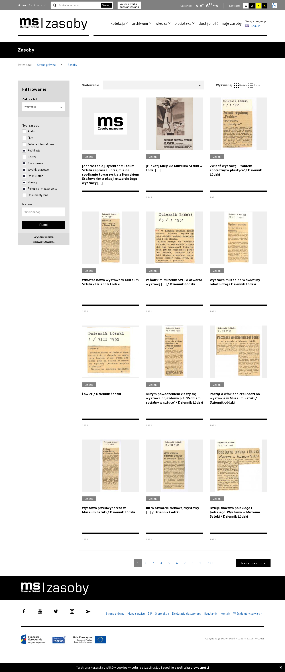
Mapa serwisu (136, 614)
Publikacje (34, 150)
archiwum (140, 23)
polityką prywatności (193, 667)
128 (211, 563)
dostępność (208, 23)
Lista (256, 85)
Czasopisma (35, 163)
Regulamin (211, 614)
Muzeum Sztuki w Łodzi (32, 5)
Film (30, 138)
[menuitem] (120, 23)
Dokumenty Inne (38, 195)
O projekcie (162, 614)
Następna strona (253, 563)
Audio (31, 131)
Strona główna (46, 65)
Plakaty (32, 182)
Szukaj (106, 5)
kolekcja (118, 23)
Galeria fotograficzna (41, 144)
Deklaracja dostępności (186, 614)
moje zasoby (231, 23)
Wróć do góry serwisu (247, 614)
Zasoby (72, 65)
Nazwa (27, 204)
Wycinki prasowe (38, 170)
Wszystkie (30, 106)
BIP (150, 614)
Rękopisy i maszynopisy (42, 189)
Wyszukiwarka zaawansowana (129, 5)
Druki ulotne (35, 176)
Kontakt (225, 614)
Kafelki (243, 85)
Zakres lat (29, 99)
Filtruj (43, 225)
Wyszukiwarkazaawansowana (44, 239)
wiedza (161, 23)
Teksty (32, 157)
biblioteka (183, 23)
